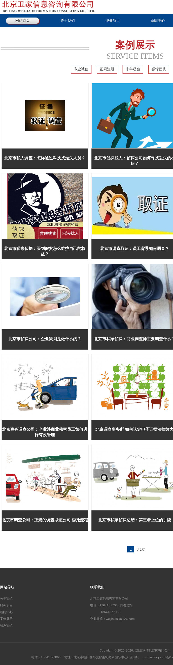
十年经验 (133, 69)
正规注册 (107, 69)
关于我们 (67, 20)
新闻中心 (6, 612)
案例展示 (6, 619)
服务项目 (112, 20)
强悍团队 (159, 69)
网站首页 (22, 20)
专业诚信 (81, 69)
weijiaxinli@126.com (121, 619)
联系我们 (6, 625)
